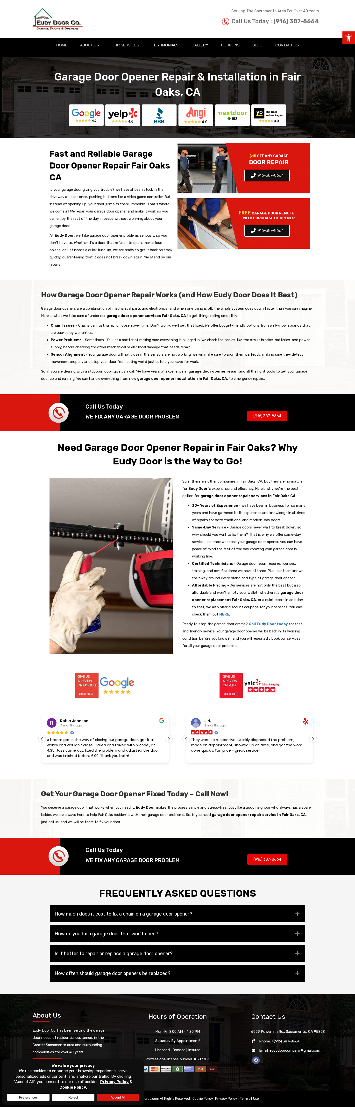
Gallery (200, 45)
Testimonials (165, 45)
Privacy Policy (226, 1099)
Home (61, 45)
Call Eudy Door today (268, 624)
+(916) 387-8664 (285, 1041)
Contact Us (287, 45)
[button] (348, 37)
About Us (89, 45)
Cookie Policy (202, 1099)
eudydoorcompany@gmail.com (295, 1050)
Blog (257, 45)
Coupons (230, 45)
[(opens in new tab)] (105, 685)
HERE (224, 614)
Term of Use (249, 1099)
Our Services (125, 45)
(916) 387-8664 (296, 21)
